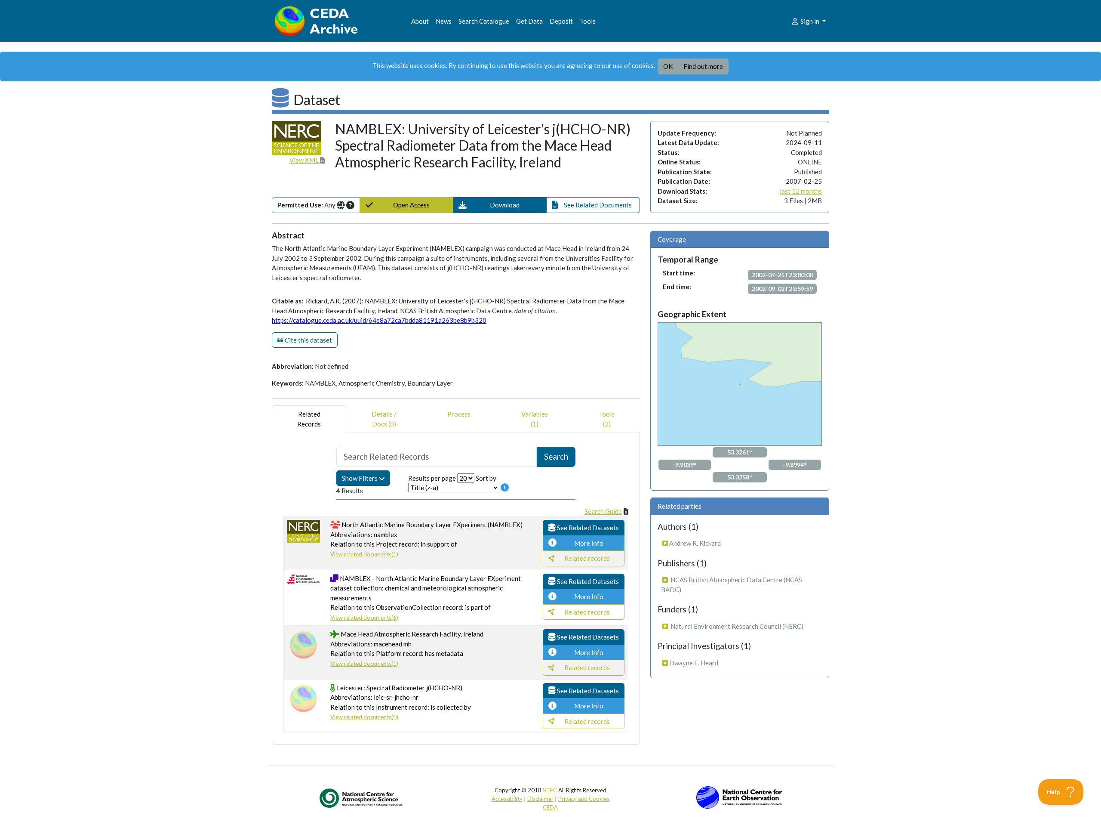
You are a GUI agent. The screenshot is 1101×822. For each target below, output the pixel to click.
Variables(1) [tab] (534, 419)
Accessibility (507, 798)
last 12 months (801, 191)
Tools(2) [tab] (607, 419)
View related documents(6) (364, 617)
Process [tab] (459, 414)
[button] (500, 205)
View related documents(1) (364, 554)
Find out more (703, 66)
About (420, 21)
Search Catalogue (483, 21)
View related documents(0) (364, 717)
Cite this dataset (307, 340)
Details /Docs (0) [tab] (384, 419)
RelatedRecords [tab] (309, 419)
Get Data (529, 21)
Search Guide (603, 511)
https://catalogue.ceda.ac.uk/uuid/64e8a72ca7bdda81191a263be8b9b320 (379, 320)
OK (668, 66)
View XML (304, 160)
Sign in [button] (810, 21)
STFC (550, 790)
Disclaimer (540, 798)
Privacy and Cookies (583, 798)
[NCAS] (362, 798)
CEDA (550, 807)
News (444, 21)
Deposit (561, 21)
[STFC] (739, 796)
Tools (588, 21)
